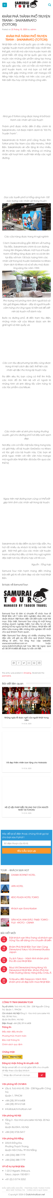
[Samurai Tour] (26, 5)
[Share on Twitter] (24, 663)
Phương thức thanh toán (14, 1035)
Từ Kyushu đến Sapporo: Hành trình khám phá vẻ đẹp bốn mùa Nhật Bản (29, 980)
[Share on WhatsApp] (13, 663)
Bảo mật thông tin (11, 1040)
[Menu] (4, 5)
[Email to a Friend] (29, 663)
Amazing (27, 672)
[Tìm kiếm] (49, 5)
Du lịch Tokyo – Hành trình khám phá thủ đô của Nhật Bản (28, 959)
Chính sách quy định (12, 1044)
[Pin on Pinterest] (34, 663)
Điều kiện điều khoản (12, 1031)
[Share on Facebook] (19, 663)
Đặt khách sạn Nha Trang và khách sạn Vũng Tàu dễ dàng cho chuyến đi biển (30, 939)
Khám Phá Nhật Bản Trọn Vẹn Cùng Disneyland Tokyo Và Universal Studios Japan (29, 949)
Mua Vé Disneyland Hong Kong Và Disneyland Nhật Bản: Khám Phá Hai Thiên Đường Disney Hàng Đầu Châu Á (30, 970)
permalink (6, 675)
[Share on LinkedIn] (39, 663)
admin (33, 29)
